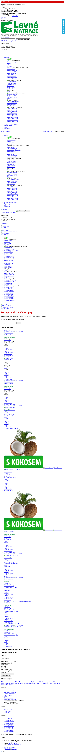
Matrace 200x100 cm (9, 726)
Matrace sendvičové (14, 681)
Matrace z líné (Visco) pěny (26, 681)
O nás (5, 127)
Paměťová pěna (4, 664)
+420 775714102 (12, 743)
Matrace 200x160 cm (9, 730)
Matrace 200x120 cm (9, 727)
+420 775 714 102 (47, 131)
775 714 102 (4, 17)
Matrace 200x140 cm (9, 728)
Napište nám (7, 128)
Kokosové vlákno (5, 668)
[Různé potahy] (5, 308)
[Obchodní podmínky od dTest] (9, 231)
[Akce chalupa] (5, 230)
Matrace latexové (57, 681)
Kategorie (6, 57)
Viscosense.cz (7, 711)
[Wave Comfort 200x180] (7, 307)
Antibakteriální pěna (6, 671)
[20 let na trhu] (4, 227)
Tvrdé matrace (53, 683)
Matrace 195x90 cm (9, 721)
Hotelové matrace (25, 683)
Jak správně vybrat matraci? (11, 124)
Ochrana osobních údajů (10, 699)
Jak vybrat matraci (5, 131)
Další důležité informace (10, 692)
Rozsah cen (3, 655)
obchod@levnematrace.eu (7, 18)
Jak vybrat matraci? (8, 690)
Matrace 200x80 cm (9, 723)
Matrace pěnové (5, 681)
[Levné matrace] (19, 36)
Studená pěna (4, 666)
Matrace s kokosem (5, 683)
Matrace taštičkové (38, 681)
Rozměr (3, 657)
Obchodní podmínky (9, 698)
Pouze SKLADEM (5, 663)
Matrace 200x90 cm (9, 724)
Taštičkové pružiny (5, 669)
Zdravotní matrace (44, 683)
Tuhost (2, 661)
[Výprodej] (4, 304)
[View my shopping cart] (5, 226)
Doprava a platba (8, 125)
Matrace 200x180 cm (9, 731)
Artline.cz (6, 712)
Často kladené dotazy (9, 693)
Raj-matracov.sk (8, 709)
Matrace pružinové (47, 681)
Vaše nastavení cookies (9, 747)
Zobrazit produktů (5, 675)
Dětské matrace (9, 684)
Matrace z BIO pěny (16, 683)
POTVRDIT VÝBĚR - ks (7, 674)
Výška (2, 658)
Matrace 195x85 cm (9, 720)
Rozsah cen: (4, 672)
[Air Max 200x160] (6, 305)
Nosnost (3, 660)
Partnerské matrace (35, 683)
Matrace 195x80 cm (9, 719)
